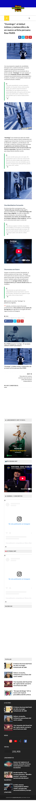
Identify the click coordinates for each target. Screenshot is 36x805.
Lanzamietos (7, 317)
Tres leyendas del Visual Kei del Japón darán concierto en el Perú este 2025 (22, 683)
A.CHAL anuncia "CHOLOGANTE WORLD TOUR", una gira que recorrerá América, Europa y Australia (17, 788)
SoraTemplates (16, 797)
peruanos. (15, 317)
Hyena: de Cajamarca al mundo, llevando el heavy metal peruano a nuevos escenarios (22, 764)
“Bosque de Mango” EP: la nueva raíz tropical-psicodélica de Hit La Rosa (22, 692)
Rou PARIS (22, 317)
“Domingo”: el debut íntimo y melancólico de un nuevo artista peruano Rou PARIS (17, 367)
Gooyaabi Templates (18, 802)
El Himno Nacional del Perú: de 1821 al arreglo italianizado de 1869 (22, 665)
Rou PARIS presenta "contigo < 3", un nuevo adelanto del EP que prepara (17, 344)
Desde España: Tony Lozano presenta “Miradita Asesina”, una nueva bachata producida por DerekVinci (17, 776)
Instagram (17, 311)
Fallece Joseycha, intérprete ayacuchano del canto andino (22, 674)
